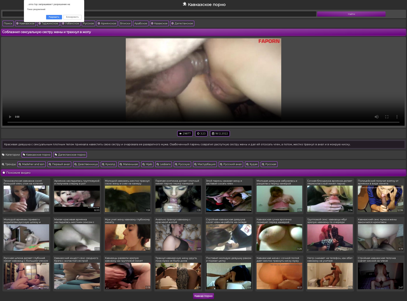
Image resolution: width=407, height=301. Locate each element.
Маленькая (130, 164)
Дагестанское (183, 23)
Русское (88, 23)
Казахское (161, 23)
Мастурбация (206, 164)
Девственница (87, 164)
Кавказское (27, 23)
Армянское (108, 23)
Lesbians (165, 164)
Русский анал (232, 164)
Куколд (110, 164)
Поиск (8, 23)
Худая (253, 164)
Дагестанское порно (71, 154)
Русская (270, 164)
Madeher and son (32, 164)
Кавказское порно (37, 154)
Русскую (184, 164)
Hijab (148, 164)
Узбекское (72, 23)
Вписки (125, 23)
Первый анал (61, 164)
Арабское (140, 23)
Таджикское (49, 23)
